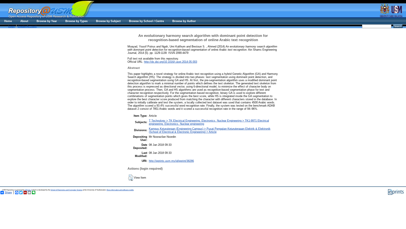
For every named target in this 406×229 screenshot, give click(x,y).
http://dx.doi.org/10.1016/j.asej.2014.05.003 (170, 61)
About (24, 21)
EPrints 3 (28, 190)
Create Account (27, 26)
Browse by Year (47, 21)
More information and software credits (120, 190)
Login (11, 26)
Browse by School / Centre (146, 21)
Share (8, 192)
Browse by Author (184, 21)
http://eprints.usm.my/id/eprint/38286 (171, 160)
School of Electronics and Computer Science (66, 190)
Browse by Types (76, 21)
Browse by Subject (108, 21)
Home (8, 21)
